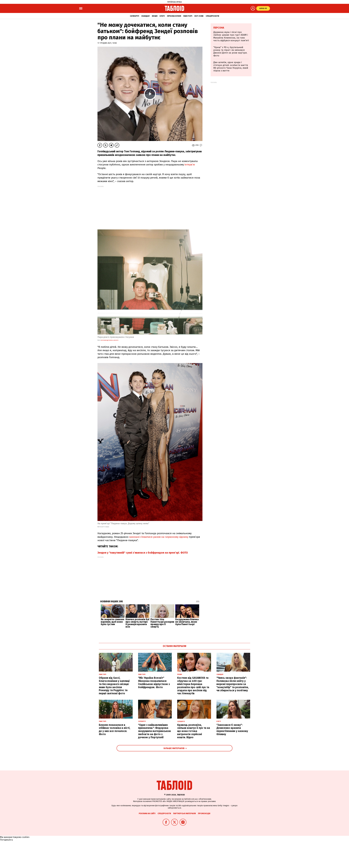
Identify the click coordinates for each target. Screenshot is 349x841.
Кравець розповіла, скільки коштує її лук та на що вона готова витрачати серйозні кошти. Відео (193, 731)
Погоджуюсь (6, 839)
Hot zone (199, 16)
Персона (218, 27)
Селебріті (134, 16)
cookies (25, 837)
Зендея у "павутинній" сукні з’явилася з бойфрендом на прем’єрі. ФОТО (142, 552)
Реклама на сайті (147, 813)
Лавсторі (187, 16)
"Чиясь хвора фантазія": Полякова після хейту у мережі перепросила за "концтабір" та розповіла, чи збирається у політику (232, 684)
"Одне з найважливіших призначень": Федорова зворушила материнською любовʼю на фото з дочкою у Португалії (154, 731)
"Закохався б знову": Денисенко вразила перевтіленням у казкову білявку (232, 729)
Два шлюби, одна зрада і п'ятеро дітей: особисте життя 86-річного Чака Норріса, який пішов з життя (230, 66)
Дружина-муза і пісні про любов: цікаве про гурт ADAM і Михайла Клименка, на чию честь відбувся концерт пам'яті (231, 36)
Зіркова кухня (174, 16)
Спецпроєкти (212, 16)
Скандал (145, 16)
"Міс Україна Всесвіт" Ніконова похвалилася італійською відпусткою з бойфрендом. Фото (154, 682)
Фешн (154, 16)
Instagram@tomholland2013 (109, 340)
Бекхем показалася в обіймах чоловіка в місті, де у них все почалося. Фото (114, 729)
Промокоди (204, 813)
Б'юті (162, 16)
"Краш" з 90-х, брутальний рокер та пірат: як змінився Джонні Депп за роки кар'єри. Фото (230, 51)
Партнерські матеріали (184, 813)
